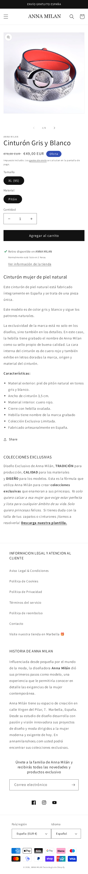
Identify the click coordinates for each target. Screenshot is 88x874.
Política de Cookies (23, 581)
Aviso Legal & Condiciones (29, 571)
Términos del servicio (25, 602)
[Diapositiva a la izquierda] (34, 128)
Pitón (12, 199)
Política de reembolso (26, 613)
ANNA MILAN (36, 867)
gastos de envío (38, 160)
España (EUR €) (27, 834)
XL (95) (13, 181)
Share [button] (13, 439)
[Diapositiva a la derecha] (54, 128)
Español (61, 834)
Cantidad (10, 210)
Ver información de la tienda (29, 264)
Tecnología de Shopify (54, 867)
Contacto (16, 623)
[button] (6, 16)
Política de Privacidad (25, 592)
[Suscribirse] (73, 784)
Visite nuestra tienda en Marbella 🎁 (37, 634)
